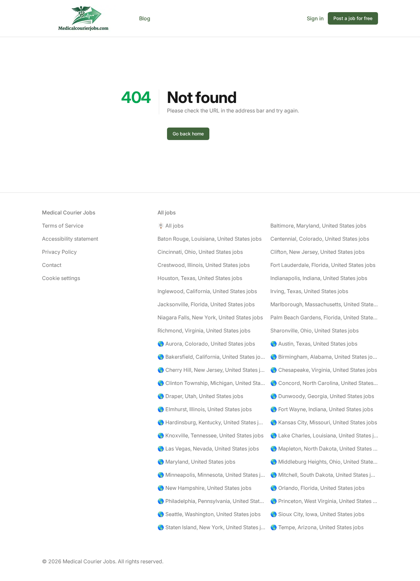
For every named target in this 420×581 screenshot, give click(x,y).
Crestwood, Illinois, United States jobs (204, 265)
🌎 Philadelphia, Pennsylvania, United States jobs (211, 501)
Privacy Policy (59, 252)
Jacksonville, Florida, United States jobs (206, 304)
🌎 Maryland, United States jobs (196, 461)
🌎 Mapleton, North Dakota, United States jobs (324, 448)
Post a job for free (352, 18)
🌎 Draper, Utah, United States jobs (200, 396)
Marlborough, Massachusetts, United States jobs (324, 304)
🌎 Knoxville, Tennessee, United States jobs (210, 435)
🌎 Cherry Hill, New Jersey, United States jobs (211, 370)
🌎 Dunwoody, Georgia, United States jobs (322, 396)
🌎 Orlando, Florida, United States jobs (317, 488)
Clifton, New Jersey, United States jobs (317, 252)
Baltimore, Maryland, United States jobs (318, 225)
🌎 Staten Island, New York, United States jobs (211, 527)
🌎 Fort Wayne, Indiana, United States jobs (321, 409)
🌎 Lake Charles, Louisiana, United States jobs (324, 435)
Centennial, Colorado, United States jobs (319, 238)
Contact (51, 265)
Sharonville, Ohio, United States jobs (314, 330)
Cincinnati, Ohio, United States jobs (200, 252)
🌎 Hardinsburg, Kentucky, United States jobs (211, 422)
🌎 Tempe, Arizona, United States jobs (317, 527)
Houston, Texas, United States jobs (200, 278)
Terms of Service (62, 225)
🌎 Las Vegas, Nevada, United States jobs (208, 448)
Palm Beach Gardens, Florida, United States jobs (324, 317)
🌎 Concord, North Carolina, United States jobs (324, 383)
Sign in (315, 18)
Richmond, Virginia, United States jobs (204, 330)
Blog (144, 18)
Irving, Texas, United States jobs (309, 291)
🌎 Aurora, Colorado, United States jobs (206, 343)
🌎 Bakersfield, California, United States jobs (211, 356)
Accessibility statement (70, 238)
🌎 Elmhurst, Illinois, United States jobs (205, 409)
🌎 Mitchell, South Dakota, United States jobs (324, 474)
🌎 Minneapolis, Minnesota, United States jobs (211, 474)
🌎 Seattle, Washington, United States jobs (209, 514)
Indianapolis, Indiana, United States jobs (318, 278)
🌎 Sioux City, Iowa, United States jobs (317, 514)
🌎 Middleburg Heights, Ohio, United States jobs (324, 461)
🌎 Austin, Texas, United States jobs (313, 343)
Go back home (188, 133)
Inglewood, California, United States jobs (207, 291)
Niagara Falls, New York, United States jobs (210, 317)
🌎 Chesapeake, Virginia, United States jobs (323, 370)
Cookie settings (61, 278)
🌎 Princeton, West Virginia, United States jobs (324, 501)
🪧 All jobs (170, 225)
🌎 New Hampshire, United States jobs (204, 488)
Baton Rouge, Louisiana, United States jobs (210, 238)
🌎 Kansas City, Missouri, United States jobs (323, 422)
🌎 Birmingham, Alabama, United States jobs (324, 356)
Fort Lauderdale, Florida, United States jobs (322, 265)
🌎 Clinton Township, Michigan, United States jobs (211, 383)
